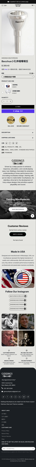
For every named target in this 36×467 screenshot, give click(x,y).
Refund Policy (5, 433)
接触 (3, 425)
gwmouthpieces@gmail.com (12, 391)
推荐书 (3, 419)
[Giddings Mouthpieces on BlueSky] (24, 397)
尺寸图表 (4, 422)
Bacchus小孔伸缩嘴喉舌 (15, 61)
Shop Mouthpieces (18, 209)
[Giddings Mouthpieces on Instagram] (15, 397)
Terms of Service (6, 436)
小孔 (20, 147)
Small (7, 150)
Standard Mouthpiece (26, 150)
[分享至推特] (6, 143)
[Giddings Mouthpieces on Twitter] (3, 397)
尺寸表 (31, 73)
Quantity (5, 97)
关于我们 (4, 413)
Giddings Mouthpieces (10, 58)
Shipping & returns (18, 137)
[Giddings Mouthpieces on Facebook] (7, 397)
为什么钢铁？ (5, 416)
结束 (3, 73)
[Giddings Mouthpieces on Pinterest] (11, 397)
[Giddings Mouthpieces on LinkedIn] (20, 397)
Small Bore (14, 150)
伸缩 (16, 147)
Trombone (8, 152)
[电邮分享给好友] (16, 143)
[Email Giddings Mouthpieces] (28, 397)
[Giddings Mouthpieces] (18, 5)
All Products (10, 147)
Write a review (18, 234)
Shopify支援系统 (20, 459)
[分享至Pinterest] (13, 143)
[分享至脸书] (9, 143)
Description (18, 132)
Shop (3, 439)
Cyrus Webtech (22, 461)
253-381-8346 (8, 388)
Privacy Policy (5, 430)
